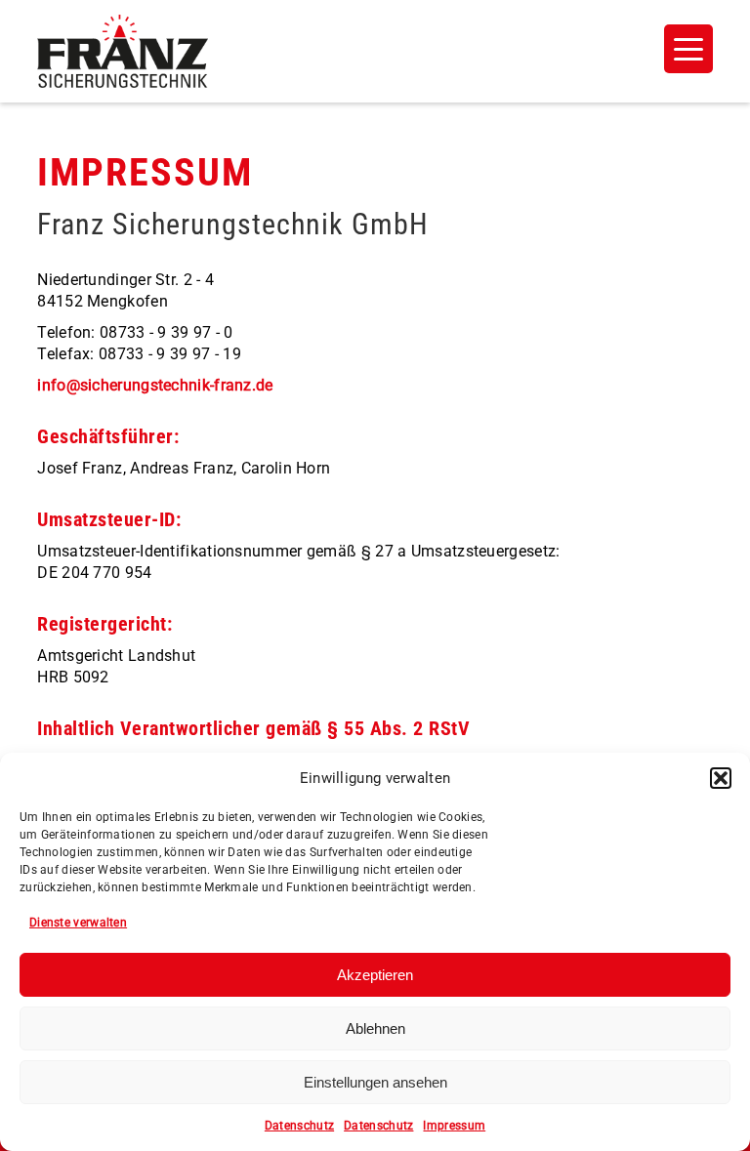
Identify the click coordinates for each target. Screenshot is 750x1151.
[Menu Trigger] (688, 48)
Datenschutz (299, 1125)
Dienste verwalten (78, 922)
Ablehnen (375, 1028)
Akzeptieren (375, 974)
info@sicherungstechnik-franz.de (154, 385)
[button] (720, 778)
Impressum (454, 1125)
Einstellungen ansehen (375, 1082)
